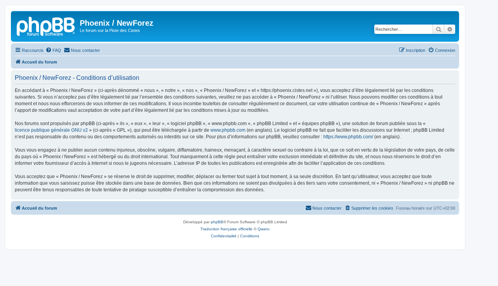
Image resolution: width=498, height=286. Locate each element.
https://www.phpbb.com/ (348, 136)
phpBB (217, 222)
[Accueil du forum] (46, 25)
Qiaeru (264, 229)
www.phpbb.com (227, 130)
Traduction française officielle (226, 229)
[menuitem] (53, 50)
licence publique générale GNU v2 (51, 130)
